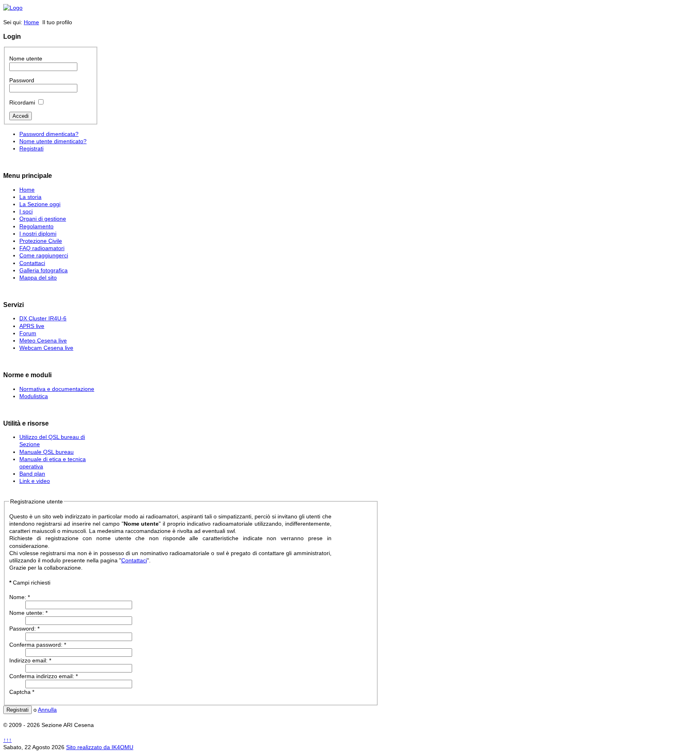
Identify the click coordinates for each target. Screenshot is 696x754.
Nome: (19, 597)
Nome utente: (28, 613)
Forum (27, 333)
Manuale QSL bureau (46, 452)
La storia (30, 197)
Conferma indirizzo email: (43, 676)
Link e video (34, 481)
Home (31, 22)
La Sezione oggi (39, 204)
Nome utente (25, 58)
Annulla (47, 709)
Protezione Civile (40, 241)
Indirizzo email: (30, 660)
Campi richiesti (170, 549)
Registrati (31, 148)
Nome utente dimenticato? (53, 141)
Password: (24, 628)
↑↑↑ (7, 740)
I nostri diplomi (37, 233)
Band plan (32, 473)
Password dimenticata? (49, 134)
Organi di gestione (42, 218)
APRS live (31, 326)
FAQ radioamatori (41, 248)
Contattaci (32, 263)
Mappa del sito (38, 277)
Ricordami (22, 102)
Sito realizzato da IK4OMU (99, 747)
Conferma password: (37, 644)
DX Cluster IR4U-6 (42, 318)
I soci (26, 211)
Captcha (21, 692)
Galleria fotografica (43, 270)
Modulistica (33, 396)
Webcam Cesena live (46, 348)
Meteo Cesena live (43, 340)
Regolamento (36, 226)
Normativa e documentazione (56, 389)
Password (21, 80)
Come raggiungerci (43, 255)
